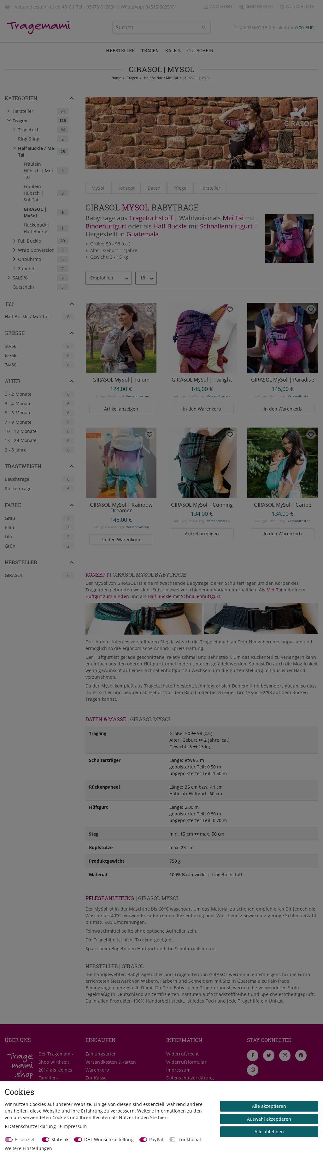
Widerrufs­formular (186, 1062)
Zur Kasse (96, 1078)
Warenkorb (97, 1070)
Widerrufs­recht (182, 1054)
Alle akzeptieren (269, 1106)
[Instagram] (285, 1055)
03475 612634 (101, 7)
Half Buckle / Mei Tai (160, 77)
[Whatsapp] (252, 1070)
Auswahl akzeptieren (269, 1119)
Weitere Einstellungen (28, 1148)
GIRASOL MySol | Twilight (202, 380)
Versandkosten (137, 396)
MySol (97, 188)
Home (116, 77)
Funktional (190, 1139)
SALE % (173, 51)
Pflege (180, 188)
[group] (121, 338)
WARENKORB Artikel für (276, 28)
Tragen (150, 51)
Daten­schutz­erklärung (190, 1078)
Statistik (59, 1139)
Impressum (178, 1070)
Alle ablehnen (269, 1132)
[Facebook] (252, 1055)
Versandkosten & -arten (110, 1062)
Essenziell (25, 1139)
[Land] (8, 6)
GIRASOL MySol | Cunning (202, 505)
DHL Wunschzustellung (109, 1139)
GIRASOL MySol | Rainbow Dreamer (121, 508)
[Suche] (204, 27)
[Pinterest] (301, 1055)
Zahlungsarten (101, 1054)
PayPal (156, 1139)
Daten (154, 188)
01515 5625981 (161, 7)
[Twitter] (268, 1055)
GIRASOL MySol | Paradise (282, 380)
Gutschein (200, 51)
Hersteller (120, 51)
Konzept (126, 188)
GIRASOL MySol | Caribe (282, 505)
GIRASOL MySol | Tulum (121, 380)
